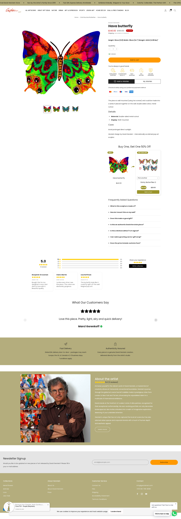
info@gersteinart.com (145, 485)
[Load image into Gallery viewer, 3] (66, 109)
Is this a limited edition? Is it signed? (124, 231)
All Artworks (30, 10)
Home (76, 17)
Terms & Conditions (99, 499)
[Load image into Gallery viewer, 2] (56, 109)
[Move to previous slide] (25, 320)
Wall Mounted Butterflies (88, 17)
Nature (54, 10)
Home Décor (101, 10)
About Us (51, 485)
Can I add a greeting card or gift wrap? (125, 237)
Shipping (111, 33)
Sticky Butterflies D (148, 182)
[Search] (175, 10)
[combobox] (148, 178)
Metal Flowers (8, 485)
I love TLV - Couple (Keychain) (25, 506)
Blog (127, 10)
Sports (82, 10)
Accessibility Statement (100, 496)
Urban (61, 10)
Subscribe (164, 462)
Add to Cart (148, 192)
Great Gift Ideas (44, 10)
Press (49, 492)
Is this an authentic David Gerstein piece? (127, 225)
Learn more (102, 429)
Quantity (111, 46)
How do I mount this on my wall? (122, 212)
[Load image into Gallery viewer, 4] (75, 109)
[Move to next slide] (155, 320)
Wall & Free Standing (115, 10)
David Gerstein (113, 23)
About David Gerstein (55, 489)
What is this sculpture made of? (123, 206)
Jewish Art (90, 10)
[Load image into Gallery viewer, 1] (47, 109)
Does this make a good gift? (121, 218)
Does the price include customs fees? (125, 243)
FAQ (93, 489)
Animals (6, 489)
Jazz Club (6, 496)
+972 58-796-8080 (144, 489)
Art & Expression (71, 10)
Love (4, 492)
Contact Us (96, 485)
